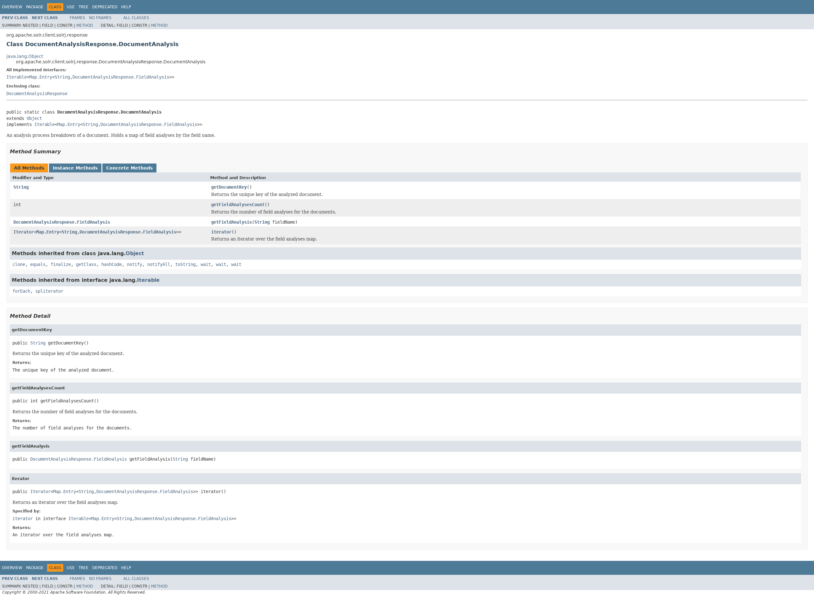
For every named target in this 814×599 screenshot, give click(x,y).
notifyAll (158, 264)
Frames (77, 18)
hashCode (111, 264)
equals (37, 264)
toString (185, 264)
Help (126, 7)
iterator (221, 231)
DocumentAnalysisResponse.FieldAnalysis (120, 77)
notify (134, 264)
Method (84, 25)
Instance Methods (75, 168)
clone (18, 264)
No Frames (100, 18)
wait (206, 264)
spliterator (49, 291)
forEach (21, 291)
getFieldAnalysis (231, 222)
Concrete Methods (129, 168)
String (62, 77)
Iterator (23, 231)
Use (71, 7)
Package (35, 7)
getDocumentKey (229, 187)
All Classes (136, 18)
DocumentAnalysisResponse (36, 93)
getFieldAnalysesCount (238, 204)
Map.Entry (40, 77)
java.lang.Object (24, 56)
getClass (86, 264)
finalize (61, 264)
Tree (83, 7)
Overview (12, 7)
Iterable (16, 77)
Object (34, 118)
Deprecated (104, 7)
